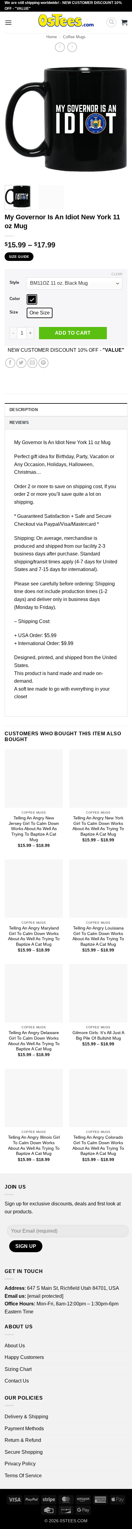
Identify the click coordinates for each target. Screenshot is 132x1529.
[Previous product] (72, 47)
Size (14, 312)
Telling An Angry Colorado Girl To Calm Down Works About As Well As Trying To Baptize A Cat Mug (98, 1145)
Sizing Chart (18, 1369)
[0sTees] (66, 22)
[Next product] (59, 47)
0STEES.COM (73, 1520)
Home (51, 37)
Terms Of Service (23, 1475)
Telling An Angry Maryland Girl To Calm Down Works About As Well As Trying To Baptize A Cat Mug (34, 936)
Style (14, 282)
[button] (8, 22)
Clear (116, 274)
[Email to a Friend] (32, 363)
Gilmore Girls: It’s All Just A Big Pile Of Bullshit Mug (98, 1035)
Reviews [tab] (19, 422)
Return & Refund (23, 1440)
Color (15, 299)
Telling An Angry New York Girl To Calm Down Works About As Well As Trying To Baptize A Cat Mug (98, 826)
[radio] (32, 299)
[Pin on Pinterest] (43, 363)
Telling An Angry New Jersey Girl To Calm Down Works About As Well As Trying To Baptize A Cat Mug (34, 829)
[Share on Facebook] (10, 363)
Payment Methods (24, 1428)
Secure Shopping (24, 1452)
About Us (15, 1345)
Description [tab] (24, 409)
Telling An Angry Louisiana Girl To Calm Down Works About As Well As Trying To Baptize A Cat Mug (98, 936)
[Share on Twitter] (21, 363)
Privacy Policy (20, 1463)
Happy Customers (24, 1357)
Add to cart (73, 333)
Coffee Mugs (74, 37)
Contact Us (17, 1380)
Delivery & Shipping (26, 1416)
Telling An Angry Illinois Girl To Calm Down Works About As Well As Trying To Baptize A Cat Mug (34, 1145)
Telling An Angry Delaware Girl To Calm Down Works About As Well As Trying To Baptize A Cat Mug (34, 1040)
